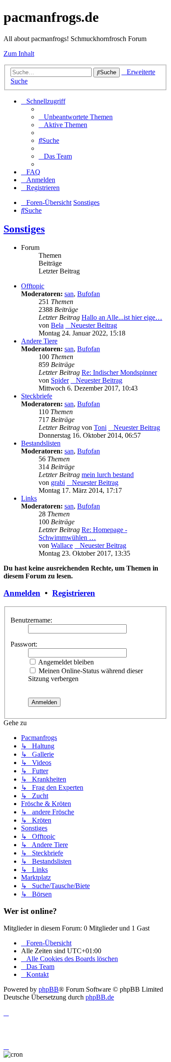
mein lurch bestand (108, 474)
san (69, 293)
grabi (58, 482)
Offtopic (32, 286)
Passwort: (24, 644)
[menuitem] (76, 117)
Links (29, 498)
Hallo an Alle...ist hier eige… (122, 317)
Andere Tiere (39, 341)
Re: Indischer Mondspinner (119, 372)
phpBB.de (100, 997)
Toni (100, 427)
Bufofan (88, 293)
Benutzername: (31, 620)
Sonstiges (24, 229)
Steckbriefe (36, 396)
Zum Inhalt (19, 53)
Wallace (62, 545)
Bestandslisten (41, 443)
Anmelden (22, 593)
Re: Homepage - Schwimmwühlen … (83, 533)
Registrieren (73, 593)
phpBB (49, 989)
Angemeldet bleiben (65, 662)
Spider (60, 380)
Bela (57, 325)
